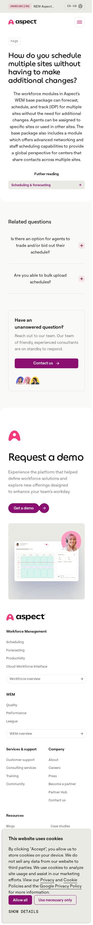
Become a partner (62, 784)
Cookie (70, 879)
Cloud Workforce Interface (26, 666)
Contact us (57, 800)
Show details (23, 911)
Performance (16, 713)
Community (15, 784)
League (12, 721)
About (53, 760)
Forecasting (15, 650)
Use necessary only (55, 899)
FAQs (14, 41)
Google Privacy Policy (61, 885)
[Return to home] (25, 617)
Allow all (20, 899)
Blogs (10, 826)
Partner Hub (58, 792)
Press (53, 776)
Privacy (47, 879)
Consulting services (21, 768)
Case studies (60, 826)
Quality (11, 705)
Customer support (20, 760)
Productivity (15, 658)
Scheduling (15, 642)
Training (12, 776)
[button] (75, 6)
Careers (54, 768)
